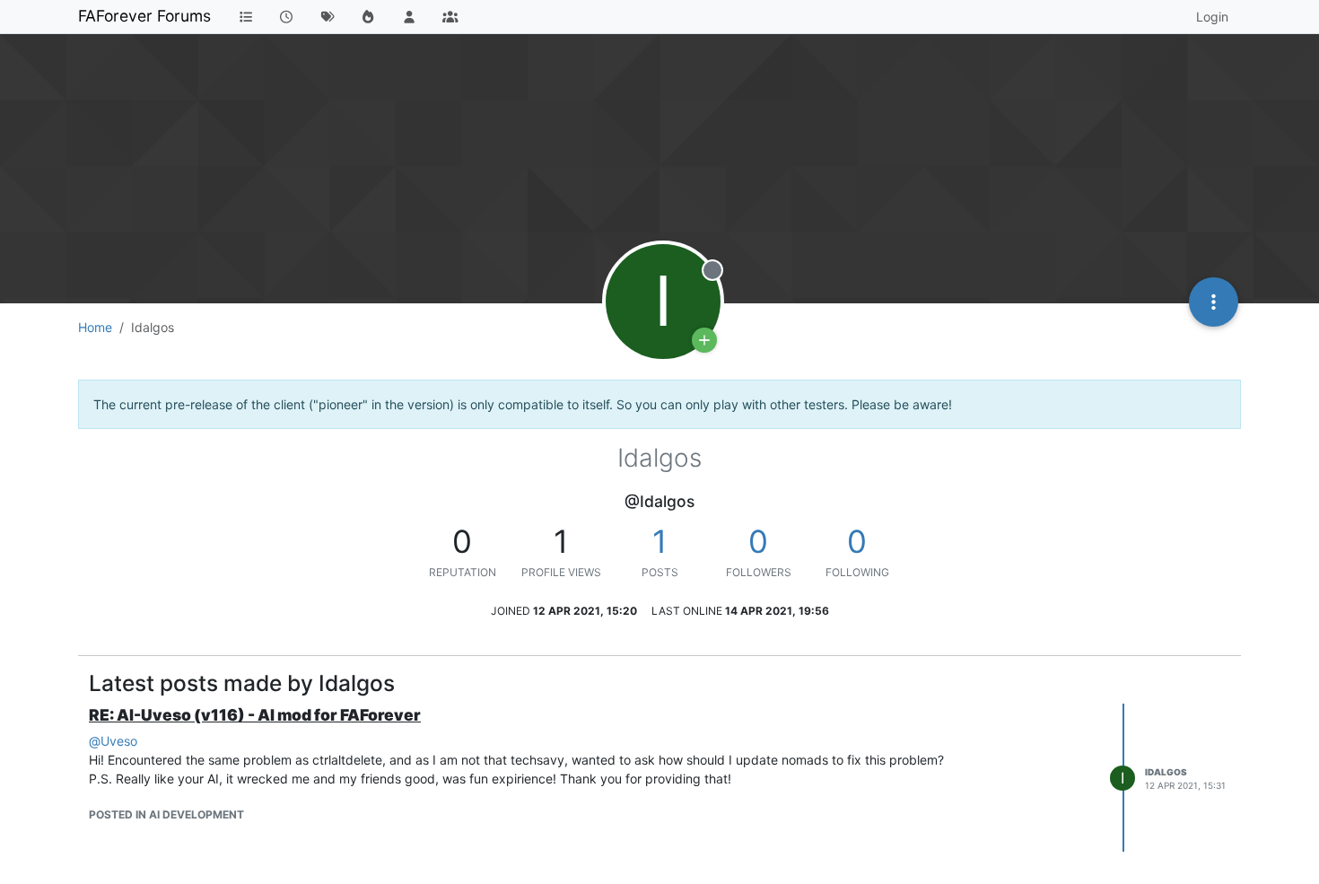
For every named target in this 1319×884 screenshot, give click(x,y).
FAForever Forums (144, 15)
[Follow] (704, 340)
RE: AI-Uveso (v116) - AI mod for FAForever (255, 714)
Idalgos (1166, 771)
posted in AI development (166, 814)
